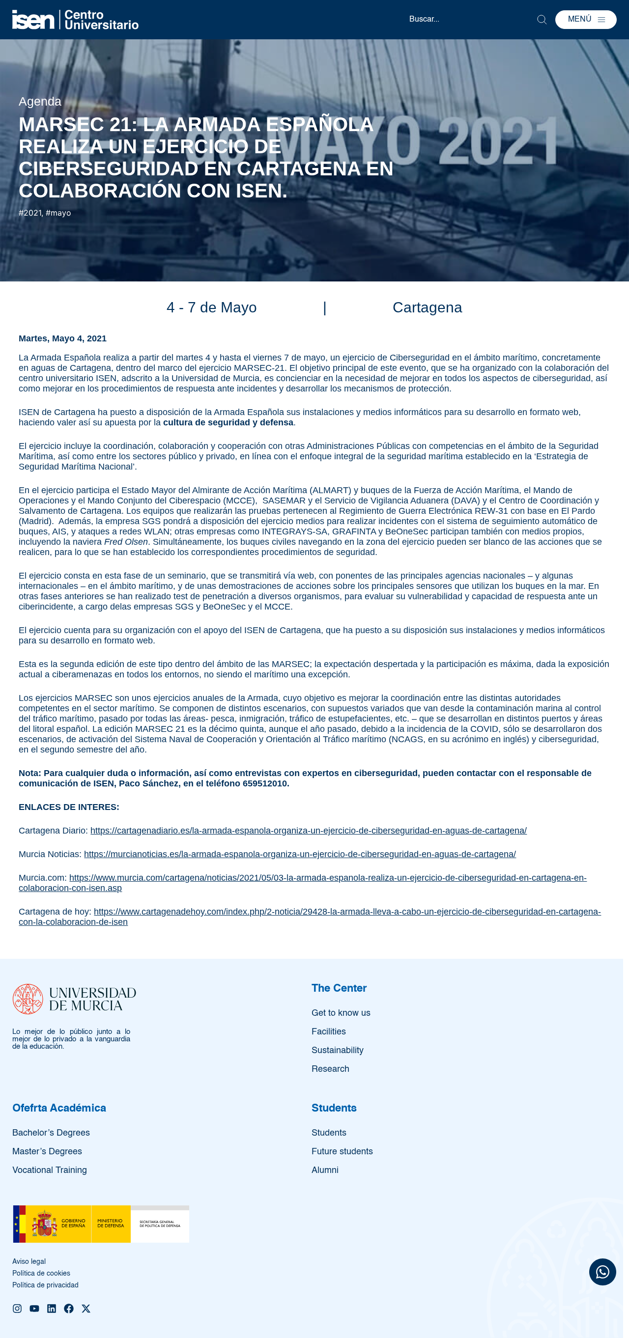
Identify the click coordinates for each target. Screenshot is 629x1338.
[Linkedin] (52, 1308)
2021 (32, 213)
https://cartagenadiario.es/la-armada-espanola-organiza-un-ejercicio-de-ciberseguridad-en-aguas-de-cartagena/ (308, 831)
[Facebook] (69, 1308)
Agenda (40, 101)
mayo (61, 213)
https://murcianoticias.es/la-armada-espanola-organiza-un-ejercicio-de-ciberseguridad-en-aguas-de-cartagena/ (300, 854)
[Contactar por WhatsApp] (603, 1273)
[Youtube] (34, 1308)
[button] (586, 19)
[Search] (542, 20)
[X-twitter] (86, 1308)
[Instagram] (17, 1308)
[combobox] (472, 20)
